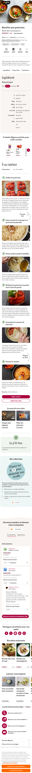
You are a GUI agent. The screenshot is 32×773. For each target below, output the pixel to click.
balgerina (12, 548)
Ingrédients (6, 70)
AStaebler (12, 569)
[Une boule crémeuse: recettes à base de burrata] (23, 689)
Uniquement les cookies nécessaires (16, 766)
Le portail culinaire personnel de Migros (12, 706)
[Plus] (27, 563)
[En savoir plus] (8, 425)
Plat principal (15, 44)
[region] (16, 760)
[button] (5, 549)
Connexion (17, 502)
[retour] (3, 7)
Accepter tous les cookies (16, 770)
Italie (22, 44)
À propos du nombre (18, 86)
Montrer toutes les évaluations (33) (15, 616)
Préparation (16, 70)
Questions (21, 535)
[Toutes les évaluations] (5, 33)
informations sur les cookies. (10, 763)
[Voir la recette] (8, 655)
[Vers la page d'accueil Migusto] (6, 2)
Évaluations (25, 70)
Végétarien (6, 44)
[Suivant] (28, 150)
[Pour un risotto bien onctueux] (8, 689)
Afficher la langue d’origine (10, 559)
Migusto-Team (14, 587)
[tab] (16, 740)
